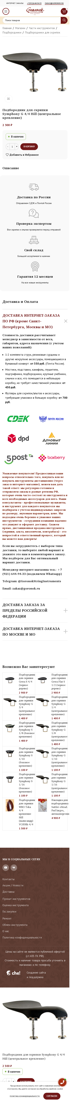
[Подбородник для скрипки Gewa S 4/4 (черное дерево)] (9, 679)
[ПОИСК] (64, 20)
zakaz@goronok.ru (54, 3)
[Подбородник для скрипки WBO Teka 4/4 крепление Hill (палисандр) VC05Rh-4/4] (9, 805)
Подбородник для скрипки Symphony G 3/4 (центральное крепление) (27, 705)
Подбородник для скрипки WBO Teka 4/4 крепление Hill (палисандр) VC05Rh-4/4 (27, 812)
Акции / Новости (12, 885)
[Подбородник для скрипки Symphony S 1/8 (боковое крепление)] (9, 728)
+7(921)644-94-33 (34, 3)
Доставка (8, 891)
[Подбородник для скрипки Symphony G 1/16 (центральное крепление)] (42, 779)
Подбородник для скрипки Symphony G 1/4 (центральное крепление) (59, 705)
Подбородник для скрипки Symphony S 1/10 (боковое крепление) (27, 757)
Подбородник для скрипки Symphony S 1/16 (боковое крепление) (27, 783)
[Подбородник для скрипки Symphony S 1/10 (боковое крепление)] (9, 753)
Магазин (20, 28)
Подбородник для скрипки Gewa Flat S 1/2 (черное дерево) (59, 682)
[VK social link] (14, 867)
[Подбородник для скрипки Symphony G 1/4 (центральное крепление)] (42, 702)
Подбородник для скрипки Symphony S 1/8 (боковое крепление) (27, 730)
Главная (7, 28)
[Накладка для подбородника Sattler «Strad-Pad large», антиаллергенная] (42, 805)
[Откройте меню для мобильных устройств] (6, 11)
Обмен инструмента (14, 925)
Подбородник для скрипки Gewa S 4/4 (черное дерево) (27, 682)
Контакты (8, 879)
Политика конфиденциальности (22, 937)
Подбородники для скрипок (42, 32)
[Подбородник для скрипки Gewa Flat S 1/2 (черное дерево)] (42, 679)
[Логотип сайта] (35, 11)
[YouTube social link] (5, 867)
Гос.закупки (9, 911)
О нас (5, 931)
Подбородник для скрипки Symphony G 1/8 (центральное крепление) (59, 731)
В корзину (29, 146)
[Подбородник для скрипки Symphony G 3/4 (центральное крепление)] (9, 702)
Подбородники (11, 32)
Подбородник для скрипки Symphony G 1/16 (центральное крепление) (59, 783)
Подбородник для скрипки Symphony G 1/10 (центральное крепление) (59, 757)
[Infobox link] (35, 974)
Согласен (52, 1096)
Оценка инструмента (15, 905)
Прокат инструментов (16, 899)
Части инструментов (42, 28)
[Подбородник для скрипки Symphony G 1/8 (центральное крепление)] (42, 728)
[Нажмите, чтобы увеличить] (8, 98)
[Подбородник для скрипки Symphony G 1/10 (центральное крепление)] (42, 753)
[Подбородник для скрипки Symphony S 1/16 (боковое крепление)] (9, 779)
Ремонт (7, 918)
